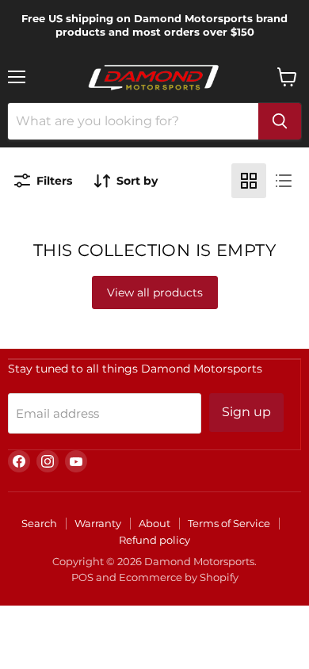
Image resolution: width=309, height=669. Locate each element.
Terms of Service (229, 523)
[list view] (283, 180)
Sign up (246, 411)
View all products (155, 292)
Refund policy (154, 539)
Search (39, 523)
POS (82, 577)
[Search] (279, 121)
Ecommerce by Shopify (178, 577)
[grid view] (248, 180)
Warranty (97, 523)
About (154, 523)
